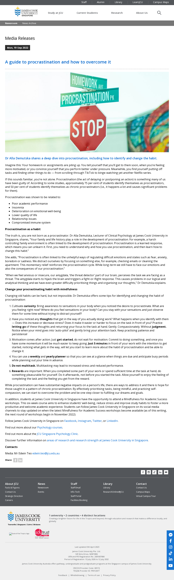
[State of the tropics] (19, 533)
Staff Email (76, 487)
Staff (74, 484)
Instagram (84, 421)
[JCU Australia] (24, 525)
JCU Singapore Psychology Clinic (57, 434)
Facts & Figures (12, 487)
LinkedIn (112, 421)
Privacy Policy (109, 575)
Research (117, 12)
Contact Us (10, 491)
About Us (142, 12)
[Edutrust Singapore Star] (42, 538)
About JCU (11, 484)
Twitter (97, 421)
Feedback (62, 575)
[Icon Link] (15, 460)
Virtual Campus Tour (146, 496)
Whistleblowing (77, 575)
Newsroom (11, 23)
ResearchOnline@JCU (113, 491)
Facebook (70, 421)
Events (41, 491)
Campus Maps (143, 491)
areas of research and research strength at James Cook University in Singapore (97, 440)
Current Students (87, 12)
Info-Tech (75, 491)
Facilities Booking (79, 500)
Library (107, 484)
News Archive (29, 23)
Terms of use (94, 575)
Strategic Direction (14, 496)
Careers (9, 500)
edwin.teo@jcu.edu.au (46, 453)
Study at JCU (55, 12)
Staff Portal (76, 496)
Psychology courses (49, 427)
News (41, 484)
